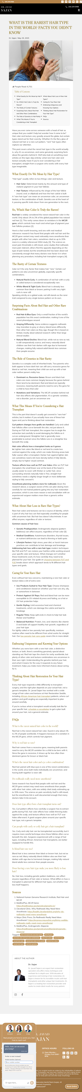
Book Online (72, 1086)
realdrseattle (41, 1087)
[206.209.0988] (3, 2)
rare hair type (58, 938)
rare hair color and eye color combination (26, 938)
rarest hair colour (52, 941)
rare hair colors (47, 938)
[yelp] (77, 2)
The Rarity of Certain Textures (27, 108)
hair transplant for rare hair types (31, 934)
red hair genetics (31, 944)
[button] (79, 10)
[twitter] (66, 2)
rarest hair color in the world (35, 941)
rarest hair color (19, 941)
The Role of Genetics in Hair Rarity (28, 116)
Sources (46, 119)
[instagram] (70, 2)
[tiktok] (81, 2)
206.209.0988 (9, 2)
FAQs (45, 116)
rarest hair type (18, 944)
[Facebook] (62, 2)
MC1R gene (49, 934)
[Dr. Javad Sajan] (6, 8)
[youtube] (73, 2)
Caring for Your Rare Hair (51, 102)
